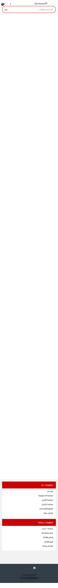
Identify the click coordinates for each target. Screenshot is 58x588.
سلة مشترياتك (47, 533)
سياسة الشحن (47, 500)
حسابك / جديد (47, 528)
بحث (6, 9)
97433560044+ (29, 578)
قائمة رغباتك (47, 546)
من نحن (50, 491)
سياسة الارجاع (47, 504)
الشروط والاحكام (46, 508)
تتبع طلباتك (48, 542)
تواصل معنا (48, 513)
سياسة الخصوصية (45, 495)
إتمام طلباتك (48, 537)
